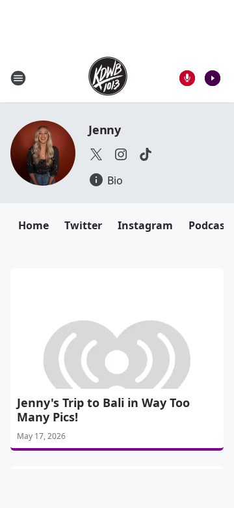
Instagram (145, 225)
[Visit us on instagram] (121, 154)
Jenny (104, 129)
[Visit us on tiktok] (145, 154)
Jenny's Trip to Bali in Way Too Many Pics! (103, 409)
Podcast (208, 225)
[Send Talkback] (187, 78)
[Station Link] (107, 78)
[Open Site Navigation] (18, 78)
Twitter (83, 225)
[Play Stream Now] (212, 78)
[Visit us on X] (96, 154)
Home (33, 225)
